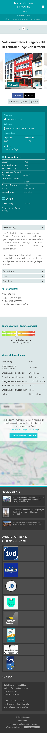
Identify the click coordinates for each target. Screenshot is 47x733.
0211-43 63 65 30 (17, 701)
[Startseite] (23, 7)
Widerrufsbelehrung (14, 727)
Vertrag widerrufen (32, 727)
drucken (35, 102)
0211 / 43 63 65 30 (24, 16)
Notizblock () (14, 102)
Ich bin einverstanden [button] (23, 435)
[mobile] (43, 6)
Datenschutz (24, 724)
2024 (6, 141)
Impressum (13, 724)
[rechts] (27, 28)
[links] (19, 28)
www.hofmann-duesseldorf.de (16, 707)
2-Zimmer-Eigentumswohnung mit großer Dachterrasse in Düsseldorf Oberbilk (29, 512)
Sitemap (34, 724)
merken (26, 102)
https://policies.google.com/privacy (23, 429)
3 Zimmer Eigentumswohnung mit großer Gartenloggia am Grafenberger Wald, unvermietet (28, 499)
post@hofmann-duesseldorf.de (15, 304)
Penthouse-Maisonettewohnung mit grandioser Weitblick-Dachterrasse (27, 523)
